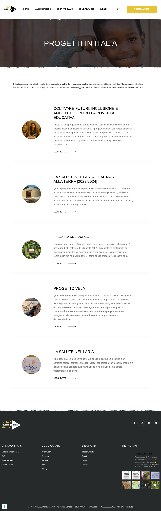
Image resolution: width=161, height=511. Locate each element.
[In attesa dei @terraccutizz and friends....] (146, 485)
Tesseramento (88, 452)
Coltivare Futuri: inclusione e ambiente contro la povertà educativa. (85, 113)
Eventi (103, 9)
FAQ (3, 456)
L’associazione (43, 9)
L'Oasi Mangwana (71, 237)
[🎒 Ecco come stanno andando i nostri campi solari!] (155, 475)
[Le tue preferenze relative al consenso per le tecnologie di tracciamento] (4, 506)
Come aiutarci (86, 9)
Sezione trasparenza (10, 452)
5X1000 (45, 465)
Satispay (45, 456)
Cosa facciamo (65, 9)
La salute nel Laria (73, 352)
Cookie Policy (7, 465)
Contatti (85, 465)
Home (26, 9)
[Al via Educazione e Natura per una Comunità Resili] (136, 485)
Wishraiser (46, 452)
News (84, 460)
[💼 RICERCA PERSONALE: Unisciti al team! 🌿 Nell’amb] (126, 475)
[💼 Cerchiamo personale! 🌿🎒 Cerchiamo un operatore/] (136, 475)
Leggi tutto (59, 152)
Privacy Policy (7, 460)
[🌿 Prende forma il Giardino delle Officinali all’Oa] (146, 475)
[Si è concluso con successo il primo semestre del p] (126, 485)
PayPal (45, 460)
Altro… (44, 469)
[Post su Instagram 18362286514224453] (155, 485)
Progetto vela (69, 288)
